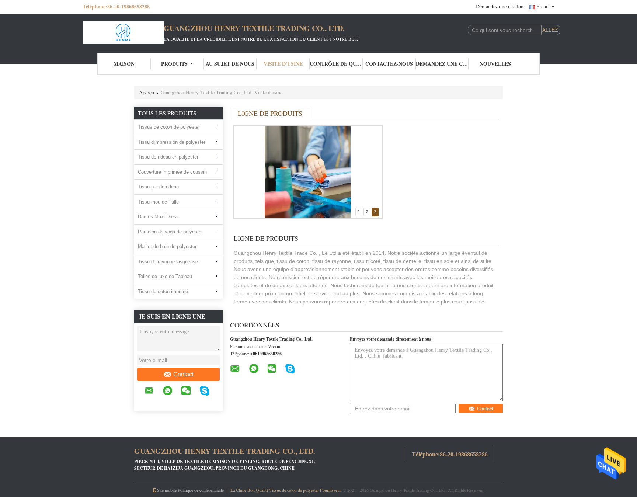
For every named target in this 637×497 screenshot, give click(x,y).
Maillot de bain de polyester (167, 246)
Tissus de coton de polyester (169, 127)
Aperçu (146, 92)
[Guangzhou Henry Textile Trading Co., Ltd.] (123, 32)
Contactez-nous (389, 63)
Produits (174, 63)
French (543, 7)
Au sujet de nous (230, 63)
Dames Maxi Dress (158, 216)
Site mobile (167, 490)
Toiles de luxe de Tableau (165, 276)
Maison (124, 63)
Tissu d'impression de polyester (171, 142)
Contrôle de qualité (336, 63)
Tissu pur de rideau (158, 187)
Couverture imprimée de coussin (172, 172)
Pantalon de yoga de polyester (170, 231)
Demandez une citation (499, 7)
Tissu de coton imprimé (163, 291)
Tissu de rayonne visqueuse (168, 261)
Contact (183, 374)
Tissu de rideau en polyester (168, 157)
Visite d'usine (283, 63)
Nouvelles (495, 63)
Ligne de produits (270, 113)
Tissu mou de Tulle (158, 202)
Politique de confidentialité (201, 490)
